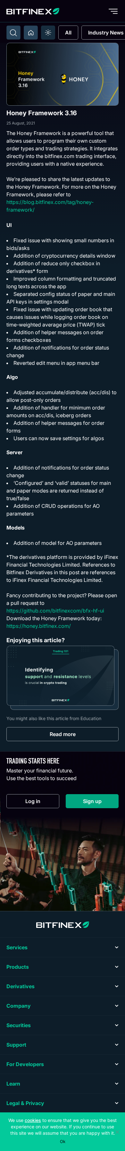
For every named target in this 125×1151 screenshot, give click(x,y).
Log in (42, 802)
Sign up (101, 802)
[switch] (48, 33)
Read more (63, 734)
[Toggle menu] (113, 11)
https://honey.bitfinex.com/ (38, 626)
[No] (117, 1132)
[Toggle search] (13, 33)
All (68, 32)
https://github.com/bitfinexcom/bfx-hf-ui (55, 610)
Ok (62, 1141)
